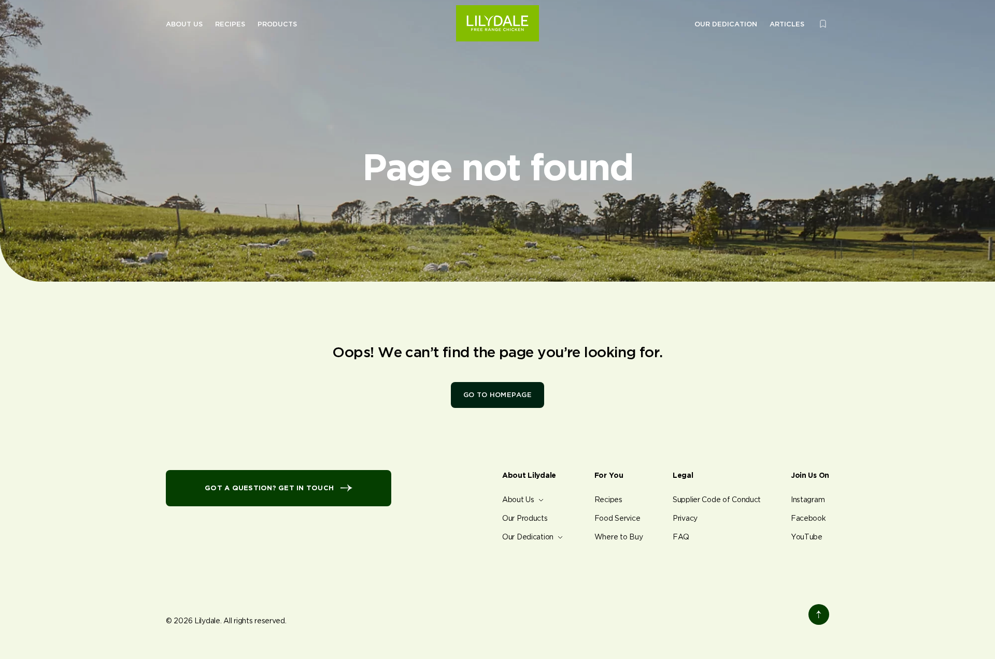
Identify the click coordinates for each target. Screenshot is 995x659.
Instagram (808, 499)
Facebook (808, 518)
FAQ (681, 537)
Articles (787, 24)
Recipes (230, 24)
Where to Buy (618, 537)
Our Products (525, 518)
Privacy (685, 518)
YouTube (806, 537)
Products (277, 24)
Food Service (617, 518)
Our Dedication (725, 24)
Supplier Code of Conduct (717, 499)
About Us (184, 24)
